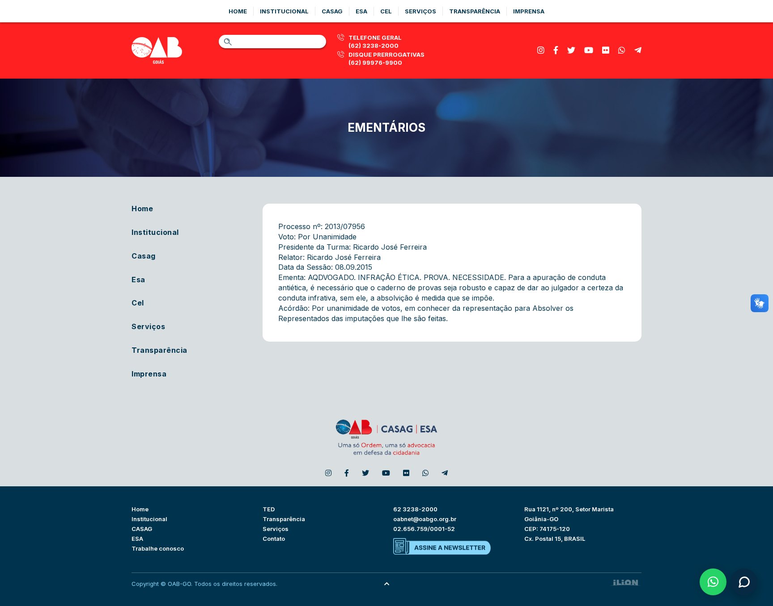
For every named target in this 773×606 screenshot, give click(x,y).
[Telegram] (637, 50)
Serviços (420, 11)
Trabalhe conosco (158, 548)
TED (269, 509)
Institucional (284, 11)
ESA (137, 538)
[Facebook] (555, 50)
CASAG (142, 528)
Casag (332, 11)
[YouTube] (588, 50)
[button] (713, 581)
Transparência (474, 11)
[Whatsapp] (621, 50)
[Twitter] (571, 50)
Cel (386, 11)
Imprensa (528, 11)
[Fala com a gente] (744, 581)
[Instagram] (540, 50)
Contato (274, 538)
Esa (361, 11)
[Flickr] (605, 50)
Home (238, 11)
